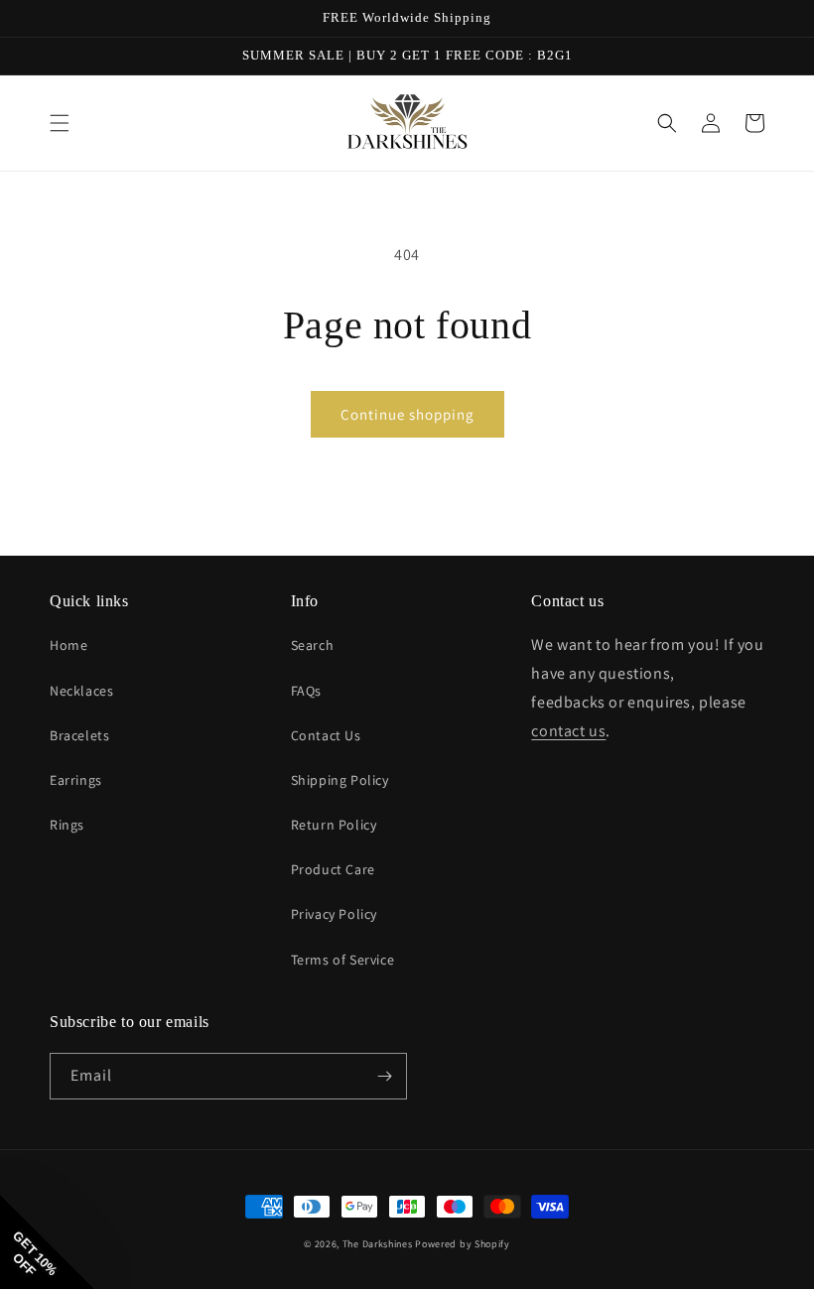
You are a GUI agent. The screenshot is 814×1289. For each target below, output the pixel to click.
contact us (568, 730)
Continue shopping (407, 414)
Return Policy (334, 825)
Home (68, 645)
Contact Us (326, 735)
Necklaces (81, 691)
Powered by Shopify (462, 1243)
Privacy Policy (334, 914)
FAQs (306, 691)
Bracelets (79, 735)
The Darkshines (377, 1243)
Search (313, 645)
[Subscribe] (384, 1076)
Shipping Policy (340, 780)
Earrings (76, 780)
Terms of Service (343, 959)
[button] (59, 123)
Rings (67, 825)
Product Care (333, 869)
